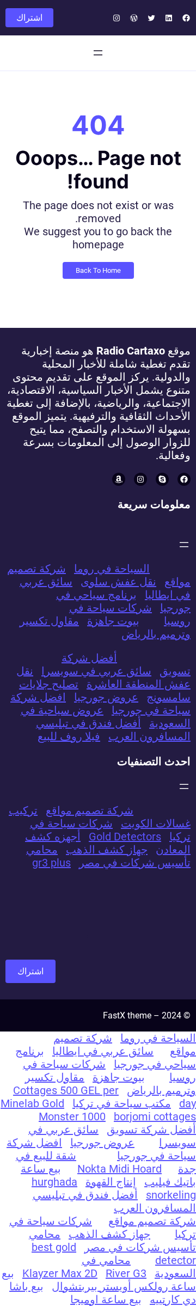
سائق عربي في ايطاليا (103, 1051)
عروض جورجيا (106, 697)
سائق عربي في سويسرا (96, 671)
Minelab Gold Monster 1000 (53, 1110)
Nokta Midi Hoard (119, 1168)
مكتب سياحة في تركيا (121, 1103)
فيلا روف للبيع (69, 736)
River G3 (126, 1273)
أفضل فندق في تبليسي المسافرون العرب (113, 730)
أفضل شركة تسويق (151, 1129)
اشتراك (29, 18)
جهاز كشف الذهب (107, 849)
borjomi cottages (155, 1116)
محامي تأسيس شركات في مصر (108, 856)
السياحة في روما (112, 568)
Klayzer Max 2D (59, 1273)
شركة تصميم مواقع (89, 810)
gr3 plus (51, 862)
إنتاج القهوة (110, 1181)
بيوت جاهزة (113, 620)
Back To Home (98, 270)
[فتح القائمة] (98, 52)
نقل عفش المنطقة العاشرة (103, 677)
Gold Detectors (125, 836)
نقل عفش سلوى (118, 581)
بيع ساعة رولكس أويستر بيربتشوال (99, 1280)
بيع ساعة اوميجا (106, 1299)
